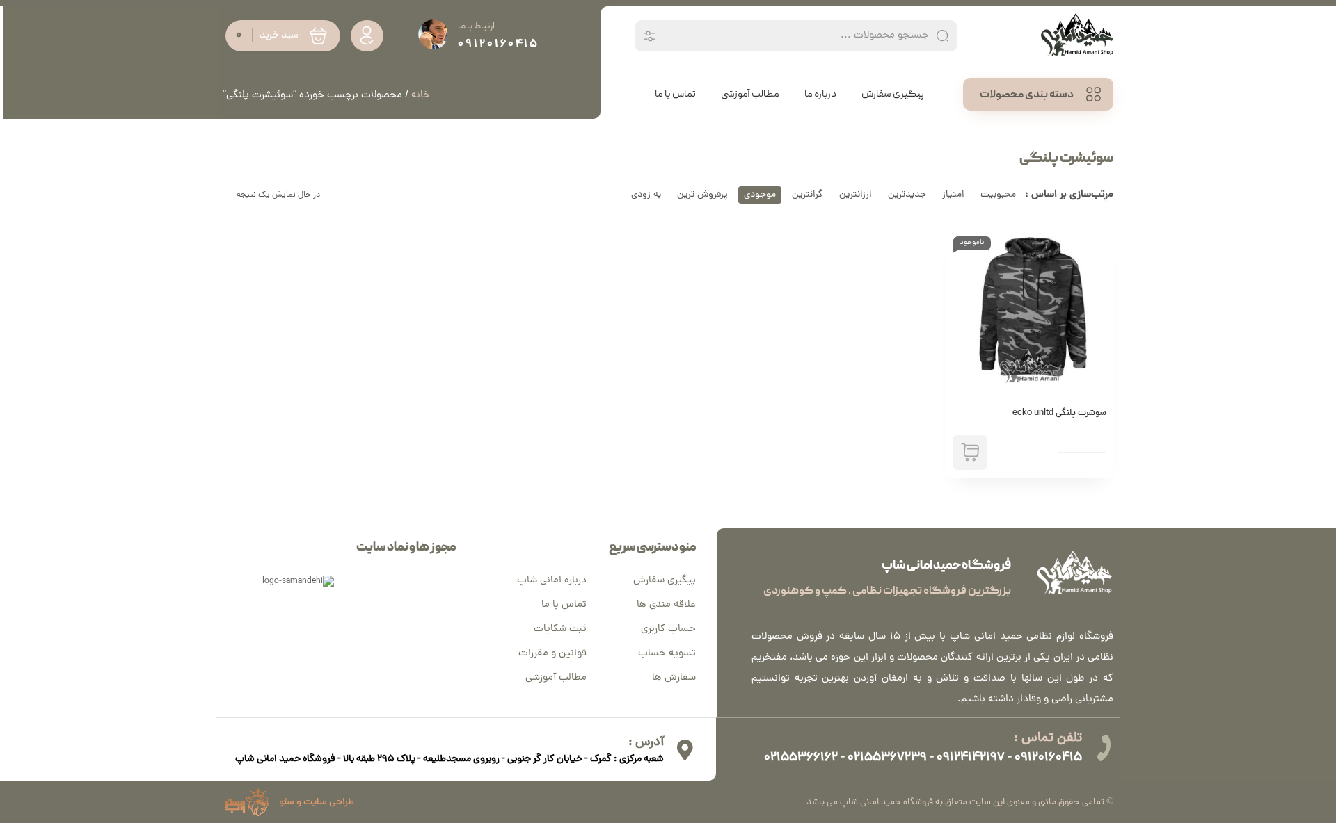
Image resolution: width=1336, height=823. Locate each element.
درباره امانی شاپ (552, 581)
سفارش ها (674, 678)
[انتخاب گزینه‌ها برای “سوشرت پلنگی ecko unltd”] (970, 452)
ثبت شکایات (560, 629)
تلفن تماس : (1048, 738)
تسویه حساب (667, 654)
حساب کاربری (668, 629)
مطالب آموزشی (556, 678)
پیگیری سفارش (664, 581)
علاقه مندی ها (666, 605)
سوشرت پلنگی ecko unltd (1059, 414)
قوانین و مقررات (552, 654)
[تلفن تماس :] (1102, 748)
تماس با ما (564, 605)
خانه (420, 96)
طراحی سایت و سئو (316, 802)
